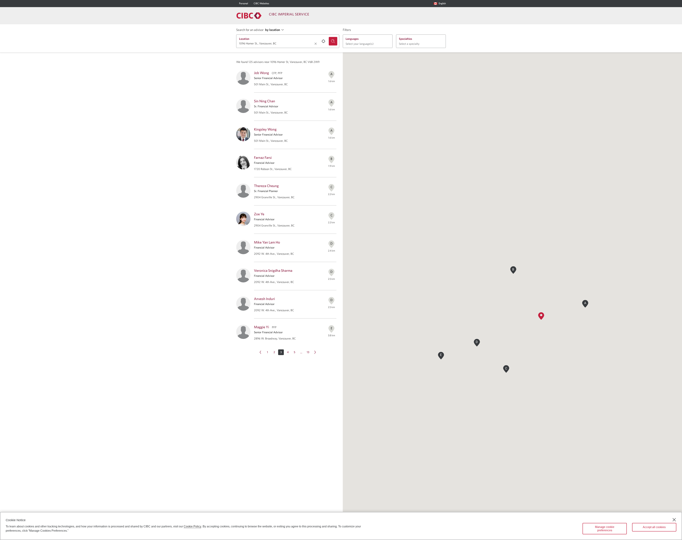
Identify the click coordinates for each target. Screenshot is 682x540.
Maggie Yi (261, 327)
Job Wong (261, 73)
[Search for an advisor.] (333, 41)
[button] (275, 30)
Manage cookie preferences (604, 528)
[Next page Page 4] (315, 352)
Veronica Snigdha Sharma (273, 270)
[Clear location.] (315, 43)
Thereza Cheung (266, 185)
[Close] (674, 520)
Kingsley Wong (265, 129)
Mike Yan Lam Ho (267, 242)
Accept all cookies (654, 527)
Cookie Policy (192, 526)
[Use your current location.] (323, 41)
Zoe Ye (259, 214)
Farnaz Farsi (263, 157)
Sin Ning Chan (264, 101)
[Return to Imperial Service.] (249, 15)
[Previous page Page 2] (260, 352)
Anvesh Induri (264, 298)
